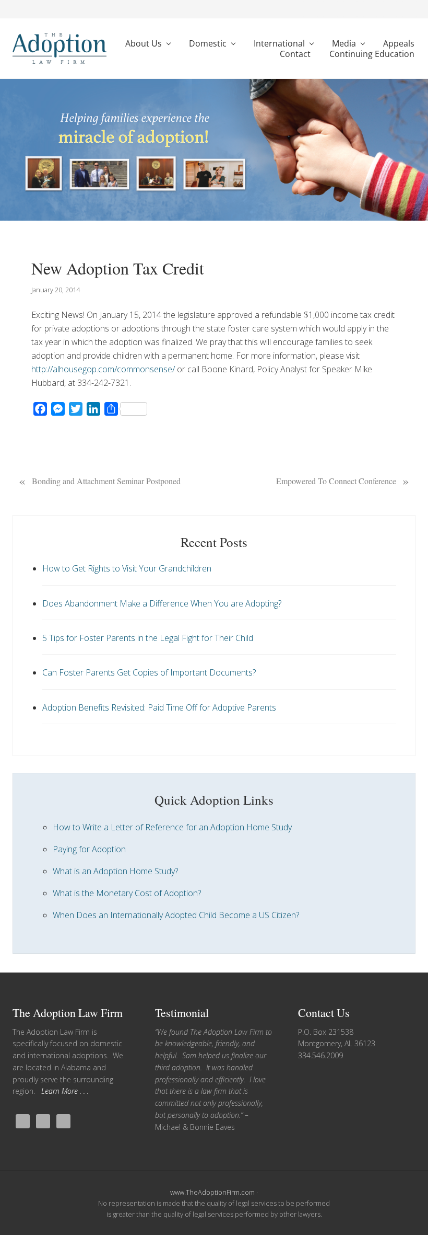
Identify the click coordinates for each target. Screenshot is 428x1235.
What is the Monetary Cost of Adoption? (127, 893)
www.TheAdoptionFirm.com (212, 1192)
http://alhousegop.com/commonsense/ (103, 369)
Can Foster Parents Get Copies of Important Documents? (149, 672)
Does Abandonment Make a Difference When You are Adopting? (161, 603)
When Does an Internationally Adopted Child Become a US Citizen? (176, 915)
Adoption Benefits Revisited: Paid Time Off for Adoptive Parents (159, 707)
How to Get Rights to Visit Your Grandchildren (126, 568)
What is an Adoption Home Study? (115, 871)
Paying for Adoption (89, 849)
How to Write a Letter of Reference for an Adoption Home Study (172, 827)
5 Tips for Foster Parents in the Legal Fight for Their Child (147, 638)
